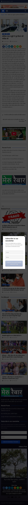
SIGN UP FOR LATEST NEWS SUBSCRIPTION (14, 263)
